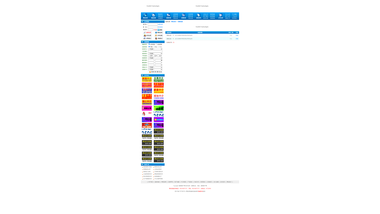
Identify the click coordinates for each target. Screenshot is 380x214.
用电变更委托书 (158, 174)
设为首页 (222, 182)
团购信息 (169, 35)
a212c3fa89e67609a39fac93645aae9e (183, 35)
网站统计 (229, 182)
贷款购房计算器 (147, 167)
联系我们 (203, 182)
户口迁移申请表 (158, 178)
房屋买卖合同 (158, 167)
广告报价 (190, 182)
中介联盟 (183, 182)
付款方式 (196, 182)
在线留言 (209, 182)
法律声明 (170, 182)
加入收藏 (216, 182)
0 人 (231, 35)
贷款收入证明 (146, 171)
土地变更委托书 (147, 174)
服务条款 (157, 182)
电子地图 (177, 182)
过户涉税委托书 (147, 178)
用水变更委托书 (147, 176)
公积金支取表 (158, 169)
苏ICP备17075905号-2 (180, 191)
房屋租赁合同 (146, 169)
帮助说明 (164, 182)
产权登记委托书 (158, 171)
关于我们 (150, 182)
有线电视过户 (158, 176)
